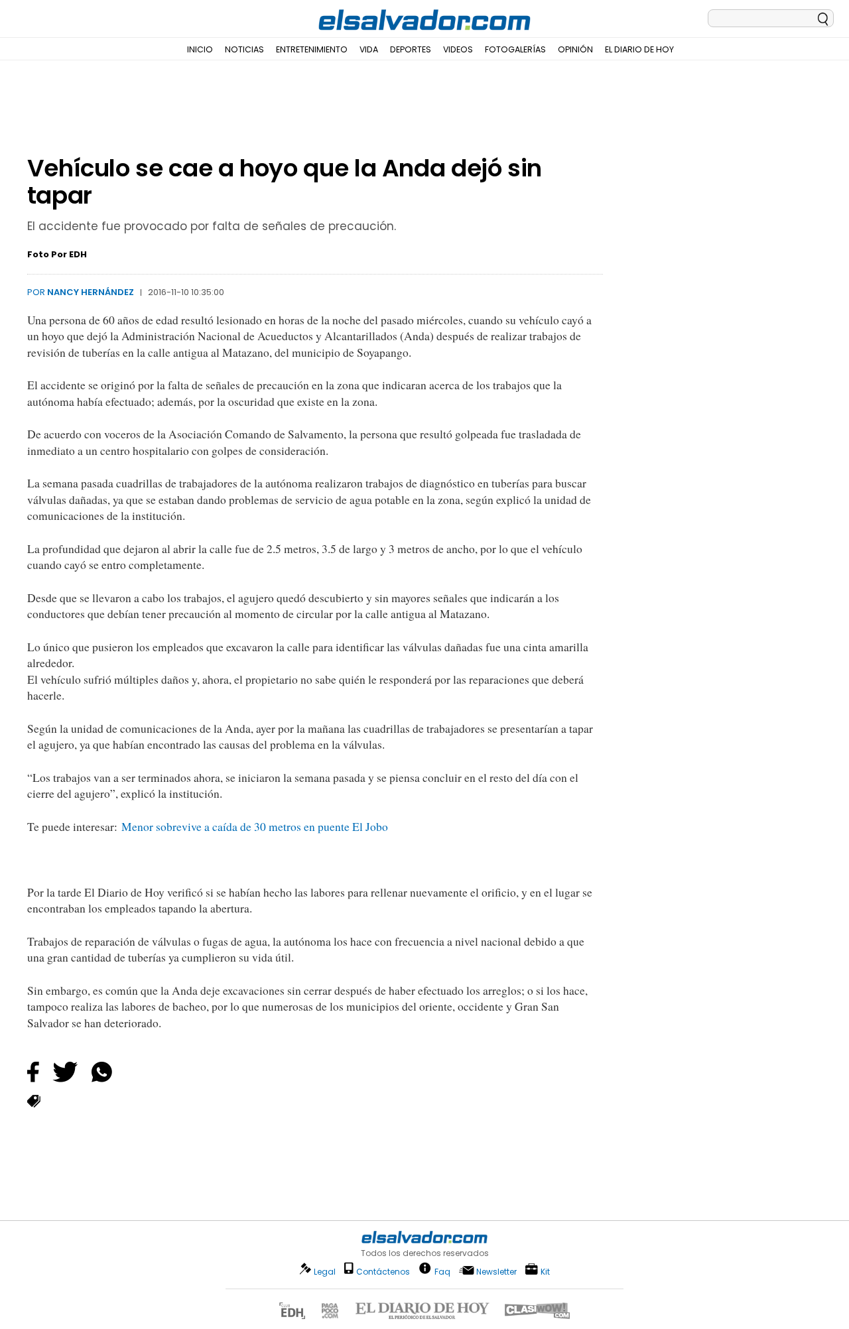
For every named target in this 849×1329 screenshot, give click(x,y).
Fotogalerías (515, 49)
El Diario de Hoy (639, 49)
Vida (368, 49)
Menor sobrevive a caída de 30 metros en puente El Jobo (252, 826)
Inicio (200, 49)
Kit (545, 1271)
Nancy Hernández (90, 292)
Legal (325, 1271)
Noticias (244, 49)
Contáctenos (383, 1271)
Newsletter (496, 1271)
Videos (458, 49)
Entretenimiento (312, 49)
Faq (442, 1271)
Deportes (410, 49)
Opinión (575, 49)
